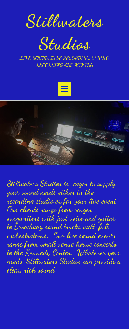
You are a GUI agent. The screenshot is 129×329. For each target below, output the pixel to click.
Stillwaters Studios (64, 32)
